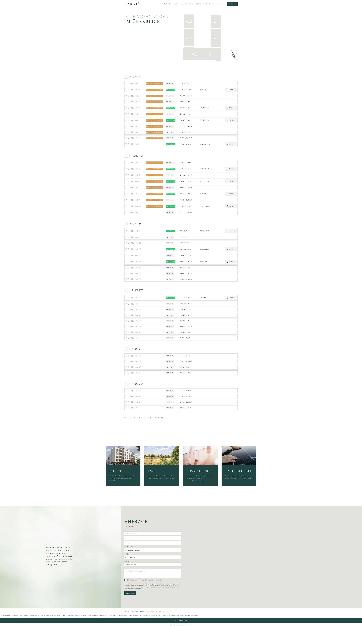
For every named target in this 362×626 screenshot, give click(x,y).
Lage (176, 4)
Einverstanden (181, 620)
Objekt (167, 4)
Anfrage (232, 3)
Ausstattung (187, 4)
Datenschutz (150, 611)
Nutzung (128, 547)
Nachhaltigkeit (203, 4)
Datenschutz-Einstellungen (181, 625)
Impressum (160, 611)
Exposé (232, 89)
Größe (128, 554)
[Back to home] (132, 4)
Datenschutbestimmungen (138, 584)
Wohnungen (218, 4)
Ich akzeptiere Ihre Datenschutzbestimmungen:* (144, 580)
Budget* (128, 561)
